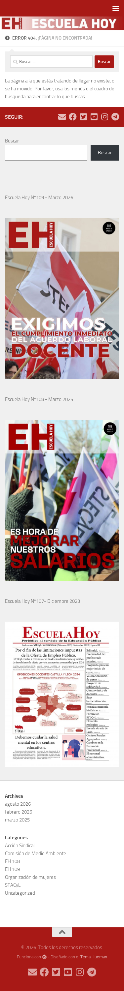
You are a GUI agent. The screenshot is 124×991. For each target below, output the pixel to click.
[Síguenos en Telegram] (115, 117)
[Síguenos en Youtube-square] (94, 117)
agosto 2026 (18, 804)
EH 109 (12, 869)
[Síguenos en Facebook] (73, 117)
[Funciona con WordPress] (44, 957)
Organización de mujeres (30, 877)
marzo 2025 (17, 820)
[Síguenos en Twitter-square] (83, 117)
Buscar (12, 141)
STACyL (13, 885)
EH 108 (12, 861)
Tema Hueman (93, 956)
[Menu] (115, 8)
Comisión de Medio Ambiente (35, 853)
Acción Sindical (19, 846)
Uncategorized (20, 893)
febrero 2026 (18, 812)
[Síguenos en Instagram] (104, 117)
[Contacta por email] (62, 117)
